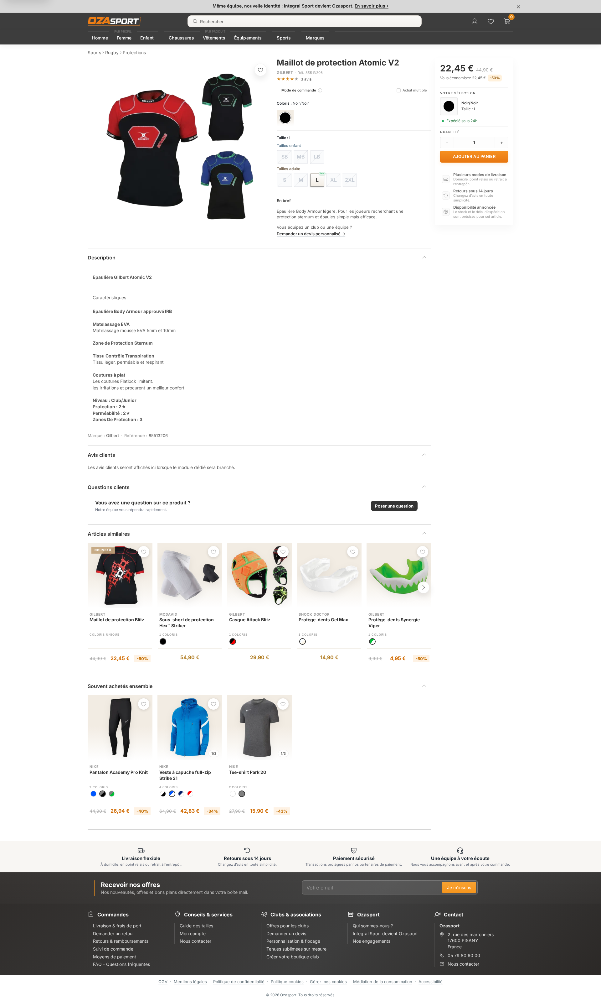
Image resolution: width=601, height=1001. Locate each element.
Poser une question (394, 505)
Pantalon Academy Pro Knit (119, 772)
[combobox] (304, 21)
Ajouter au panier (474, 156)
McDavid (168, 614)
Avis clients (101, 455)
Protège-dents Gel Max (323, 619)
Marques (315, 37)
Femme (124, 37)
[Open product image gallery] (180, 146)
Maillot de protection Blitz (117, 619)
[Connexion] (474, 21)
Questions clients (109, 487)
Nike (94, 766)
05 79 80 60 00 (464, 955)
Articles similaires (109, 534)
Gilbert (285, 72)
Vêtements (214, 37)
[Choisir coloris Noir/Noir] (285, 117)
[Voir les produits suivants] (423, 587)
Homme (100, 37)
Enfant (147, 37)
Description (102, 257)
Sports (284, 37)
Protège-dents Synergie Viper (394, 622)
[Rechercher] (195, 21)
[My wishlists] (491, 21)
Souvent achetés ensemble (120, 686)
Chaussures (181, 37)
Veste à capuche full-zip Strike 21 (185, 775)
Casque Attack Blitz (249, 619)
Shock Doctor (314, 614)
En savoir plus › (371, 5)
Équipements (248, 37)
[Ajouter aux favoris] (260, 70)
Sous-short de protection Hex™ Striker (186, 622)
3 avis (306, 79)
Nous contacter (463, 964)
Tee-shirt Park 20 (247, 772)
